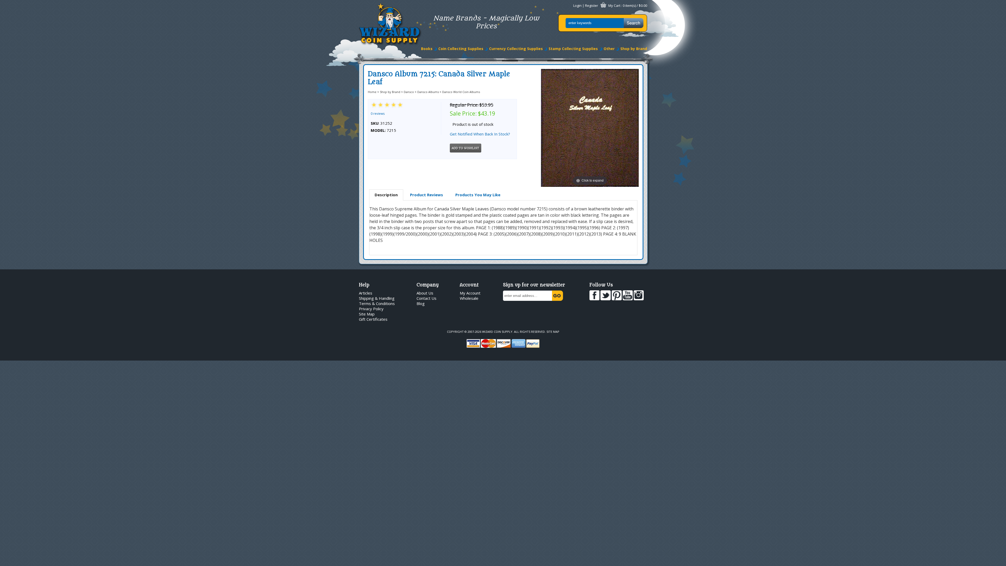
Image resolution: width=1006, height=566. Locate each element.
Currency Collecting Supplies (516, 48)
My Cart (614, 5)
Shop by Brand (633, 48)
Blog (421, 303)
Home (372, 92)
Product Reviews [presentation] (426, 194)
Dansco (409, 92)
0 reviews (378, 113)
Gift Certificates (373, 319)
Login (577, 5)
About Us (425, 293)
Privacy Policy (371, 308)
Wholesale (469, 298)
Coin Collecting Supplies (460, 48)
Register (591, 5)
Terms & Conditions (377, 303)
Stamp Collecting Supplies (573, 48)
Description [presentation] (386, 194)
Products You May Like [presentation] (477, 194)
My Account (470, 293)
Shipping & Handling (377, 298)
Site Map (367, 314)
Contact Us (426, 298)
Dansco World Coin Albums (461, 92)
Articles (365, 293)
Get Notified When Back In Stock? (480, 134)
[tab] (386, 194)
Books (427, 48)
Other (609, 48)
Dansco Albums (428, 92)
